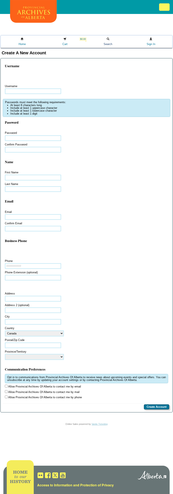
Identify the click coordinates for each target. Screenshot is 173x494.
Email (8, 211)
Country (9, 328)
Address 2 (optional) (17, 305)
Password (11, 132)
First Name (11, 172)
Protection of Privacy (97, 485)
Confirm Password (16, 144)
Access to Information (54, 485)
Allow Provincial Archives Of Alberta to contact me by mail (44, 392)
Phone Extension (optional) (21, 272)
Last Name (11, 184)
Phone (9, 261)
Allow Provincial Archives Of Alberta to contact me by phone (45, 397)
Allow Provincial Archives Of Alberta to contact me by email (44, 386)
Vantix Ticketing (100, 424)
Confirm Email (13, 223)
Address (10, 293)
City (7, 316)
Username (11, 86)
